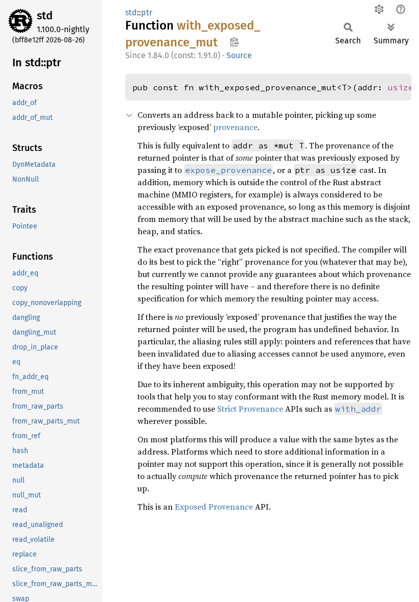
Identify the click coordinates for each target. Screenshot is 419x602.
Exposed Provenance (214, 506)
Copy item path (234, 42)
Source (239, 55)
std (45, 15)
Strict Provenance (250, 408)
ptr (146, 12)
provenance (235, 127)
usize (400, 87)
